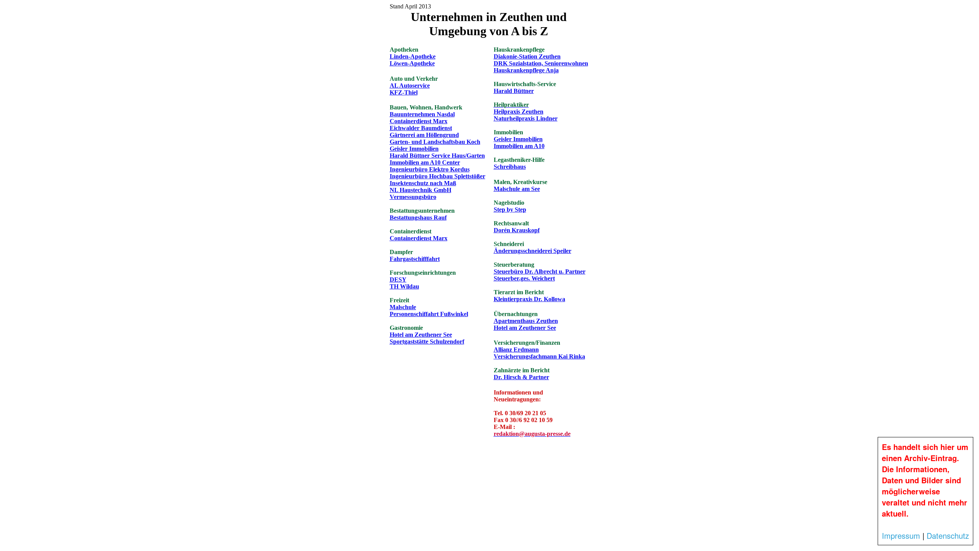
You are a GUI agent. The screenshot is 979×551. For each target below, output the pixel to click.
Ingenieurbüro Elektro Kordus (430, 169)
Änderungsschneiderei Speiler (532, 251)
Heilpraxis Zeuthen (518, 108)
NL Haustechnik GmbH (420, 190)
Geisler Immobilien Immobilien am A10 (519, 142)
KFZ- (404, 92)
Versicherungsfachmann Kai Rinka (539, 356)
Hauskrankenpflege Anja (526, 70)
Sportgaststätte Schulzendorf (427, 341)
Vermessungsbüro (413, 197)
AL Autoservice (410, 85)
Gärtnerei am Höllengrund (424, 135)
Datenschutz (948, 535)
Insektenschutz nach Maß (423, 183)
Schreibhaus (510, 166)
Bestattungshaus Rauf (418, 217)
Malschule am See (517, 189)
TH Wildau (404, 286)
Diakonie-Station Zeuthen (527, 56)
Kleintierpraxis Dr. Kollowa (529, 299)
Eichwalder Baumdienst (421, 128)
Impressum (901, 535)
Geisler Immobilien (414, 148)
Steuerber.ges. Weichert (524, 278)
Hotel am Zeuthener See (421, 334)
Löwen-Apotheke (412, 63)
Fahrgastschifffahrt (415, 259)
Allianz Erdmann (516, 349)
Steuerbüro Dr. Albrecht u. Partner (539, 271)
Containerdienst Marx (418, 121)
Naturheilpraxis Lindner (526, 118)
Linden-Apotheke (413, 56)
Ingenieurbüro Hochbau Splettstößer (437, 176)
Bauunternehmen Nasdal (422, 114)
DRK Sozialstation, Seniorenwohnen (541, 63)
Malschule (403, 307)
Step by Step (510, 209)
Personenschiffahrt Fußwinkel (429, 314)
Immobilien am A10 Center (425, 162)
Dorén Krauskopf (517, 230)
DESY (398, 279)
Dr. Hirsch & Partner (521, 377)
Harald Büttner (514, 91)
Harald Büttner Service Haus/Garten (437, 155)
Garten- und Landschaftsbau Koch (435, 142)
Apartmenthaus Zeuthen (526, 321)
